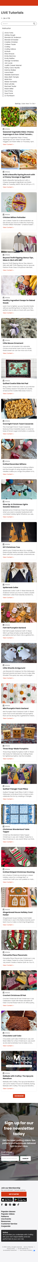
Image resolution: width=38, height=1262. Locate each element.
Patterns (5, 1216)
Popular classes (8, 1211)
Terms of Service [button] (28, 1247)
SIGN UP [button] (25, 1159)
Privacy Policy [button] (11, 1248)
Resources (6, 1221)
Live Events (6, 1219)
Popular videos (8, 1214)
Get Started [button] (14, 1194)
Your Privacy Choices (26, 1250)
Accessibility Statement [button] (10, 1250)
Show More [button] (19, 1096)
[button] (34, 23)
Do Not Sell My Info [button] (23, 1248)
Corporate (5, 1226)
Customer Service (9, 1224)
